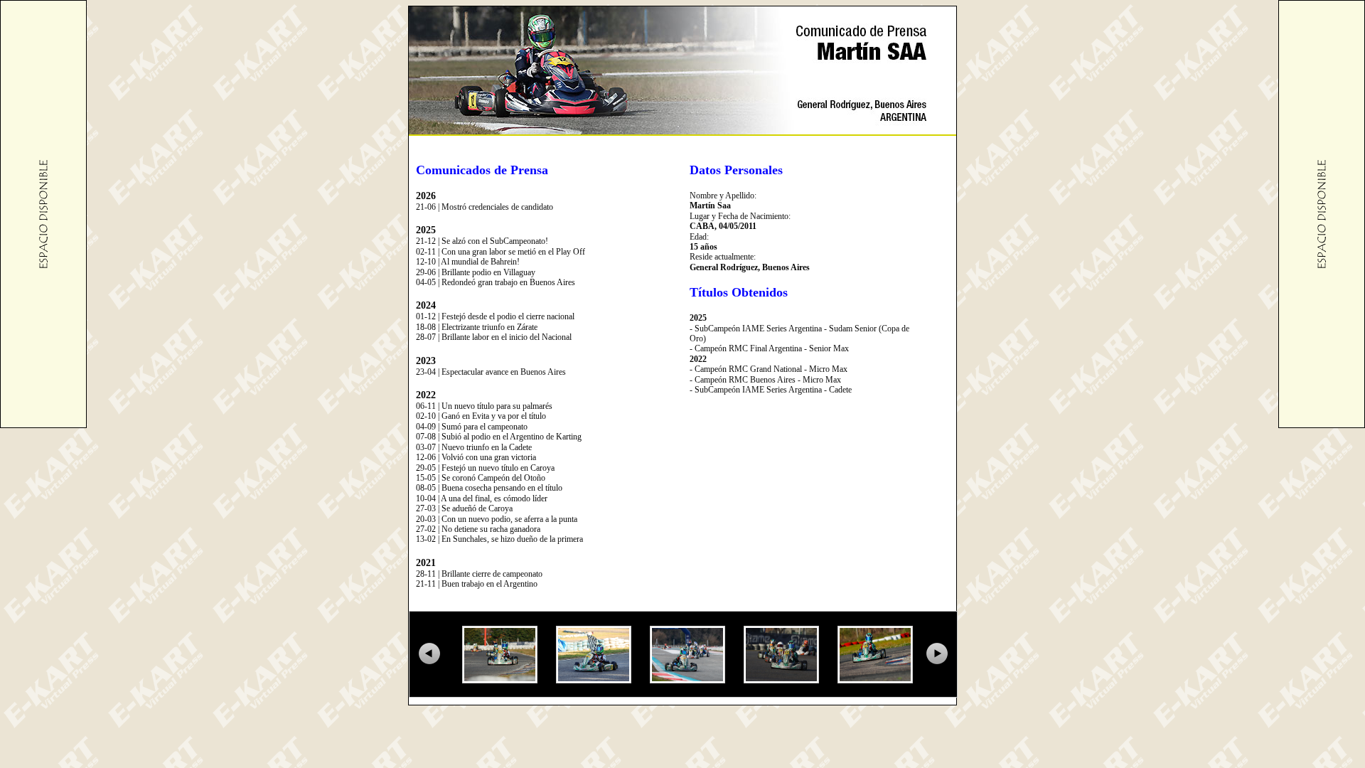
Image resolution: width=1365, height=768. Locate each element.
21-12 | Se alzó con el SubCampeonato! (482, 241)
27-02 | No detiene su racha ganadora (478, 529)
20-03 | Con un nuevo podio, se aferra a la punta (496, 519)
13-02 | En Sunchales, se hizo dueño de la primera (499, 539)
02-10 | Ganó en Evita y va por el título (481, 416)
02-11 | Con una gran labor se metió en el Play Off (500, 252)
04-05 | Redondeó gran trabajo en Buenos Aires (495, 282)
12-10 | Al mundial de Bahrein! (468, 262)
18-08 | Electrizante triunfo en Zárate (476, 327)
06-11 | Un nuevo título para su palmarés (484, 406)
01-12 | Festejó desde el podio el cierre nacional (495, 316)
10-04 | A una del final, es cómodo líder (481, 498)
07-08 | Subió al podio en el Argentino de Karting (499, 437)
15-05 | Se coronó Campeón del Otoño (480, 478)
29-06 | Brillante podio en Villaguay (475, 272)
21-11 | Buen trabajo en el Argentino (476, 584)
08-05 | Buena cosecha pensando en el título (489, 488)
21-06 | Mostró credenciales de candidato (484, 207)
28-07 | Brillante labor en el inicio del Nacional (494, 337)
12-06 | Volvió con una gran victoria (476, 457)
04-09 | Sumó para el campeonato (472, 427)
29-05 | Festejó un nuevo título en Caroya (485, 468)
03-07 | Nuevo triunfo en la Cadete (474, 447)
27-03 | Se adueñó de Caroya (464, 508)
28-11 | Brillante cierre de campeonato (479, 574)
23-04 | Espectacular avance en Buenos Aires (491, 372)
